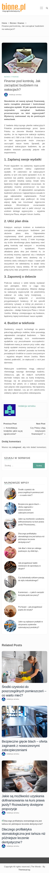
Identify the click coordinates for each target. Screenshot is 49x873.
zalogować (16, 447)
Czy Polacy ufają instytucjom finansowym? (37, 431)
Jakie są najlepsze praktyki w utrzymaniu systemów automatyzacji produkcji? (30, 624)
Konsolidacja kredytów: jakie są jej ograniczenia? (13, 431)
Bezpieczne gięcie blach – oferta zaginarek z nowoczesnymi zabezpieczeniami (24, 746)
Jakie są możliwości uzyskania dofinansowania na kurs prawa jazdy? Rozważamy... (31, 522)
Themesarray (24, 870)
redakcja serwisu (15, 95)
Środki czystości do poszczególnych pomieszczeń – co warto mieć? (31, 492)
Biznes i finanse (11, 77)
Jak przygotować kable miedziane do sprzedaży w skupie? (29, 566)
